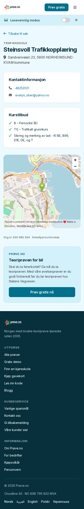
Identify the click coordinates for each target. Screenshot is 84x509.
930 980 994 (21, 237)
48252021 (22, 88)
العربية (20, 501)
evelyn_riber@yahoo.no (32, 95)
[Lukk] (76, 20)
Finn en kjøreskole (17, 369)
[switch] (66, 20)
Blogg (8, 390)
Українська (61, 501)
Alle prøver (12, 354)
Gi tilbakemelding (16, 423)
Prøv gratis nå (42, 292)
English (33, 501)
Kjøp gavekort (14, 376)
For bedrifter (13, 455)
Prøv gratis (56, 7)
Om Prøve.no (13, 448)
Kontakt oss (12, 415)
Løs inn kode (13, 383)
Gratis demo (12, 362)
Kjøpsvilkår (12, 462)
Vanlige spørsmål (16, 408)
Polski (45, 501)
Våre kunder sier (16, 430)
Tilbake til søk (18, 33)
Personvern (12, 469)
